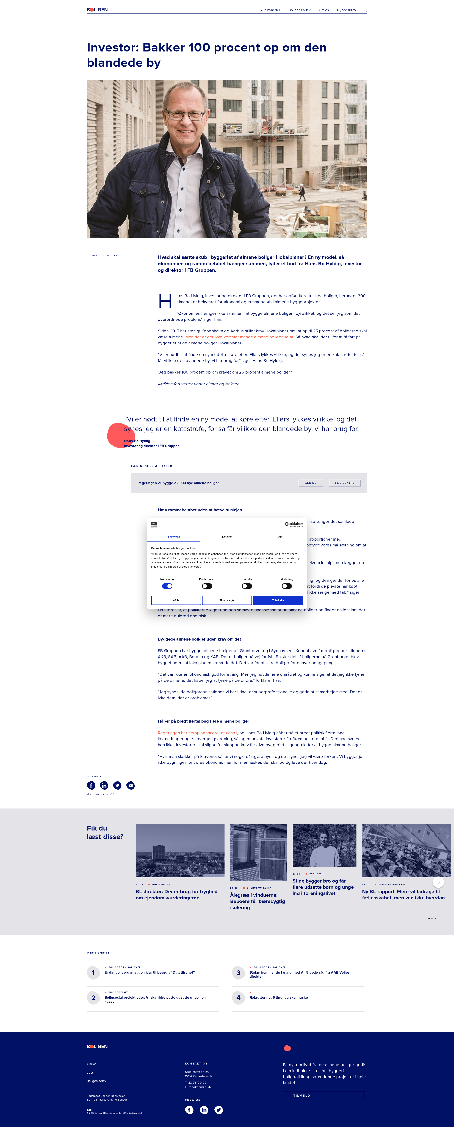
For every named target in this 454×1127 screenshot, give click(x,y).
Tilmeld (302, 1096)
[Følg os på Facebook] (189, 1110)
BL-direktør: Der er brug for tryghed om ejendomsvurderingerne (177, 895)
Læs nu (310, 482)
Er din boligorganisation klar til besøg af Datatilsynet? (150, 973)
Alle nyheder (270, 10)
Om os (324, 10)
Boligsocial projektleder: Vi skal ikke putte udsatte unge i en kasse (155, 1000)
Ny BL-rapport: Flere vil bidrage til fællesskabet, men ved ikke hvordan (403, 895)
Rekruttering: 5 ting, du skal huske (279, 998)
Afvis (176, 600)
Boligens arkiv (300, 10)
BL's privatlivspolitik (132, 1113)
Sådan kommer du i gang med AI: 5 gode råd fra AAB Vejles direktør (300, 975)
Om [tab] (280, 536)
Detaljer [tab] (227, 536)
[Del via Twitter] (117, 785)
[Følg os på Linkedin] (204, 1110)
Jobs (90, 1072)
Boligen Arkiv (96, 1081)
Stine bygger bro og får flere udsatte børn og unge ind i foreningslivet (323, 887)
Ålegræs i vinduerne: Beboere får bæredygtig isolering (257, 901)
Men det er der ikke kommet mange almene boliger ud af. (239, 337)
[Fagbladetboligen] (101, 10)
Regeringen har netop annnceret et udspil (197, 733)
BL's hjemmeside (112, 1113)
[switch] (207, 586)
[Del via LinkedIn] (104, 785)
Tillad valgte (227, 600)
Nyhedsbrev (346, 10)
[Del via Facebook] (91, 785)
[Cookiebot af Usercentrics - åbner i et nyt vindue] (287, 524)
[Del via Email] (130, 785)
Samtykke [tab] (174, 536)
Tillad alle (278, 600)
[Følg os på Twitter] (218, 1110)
